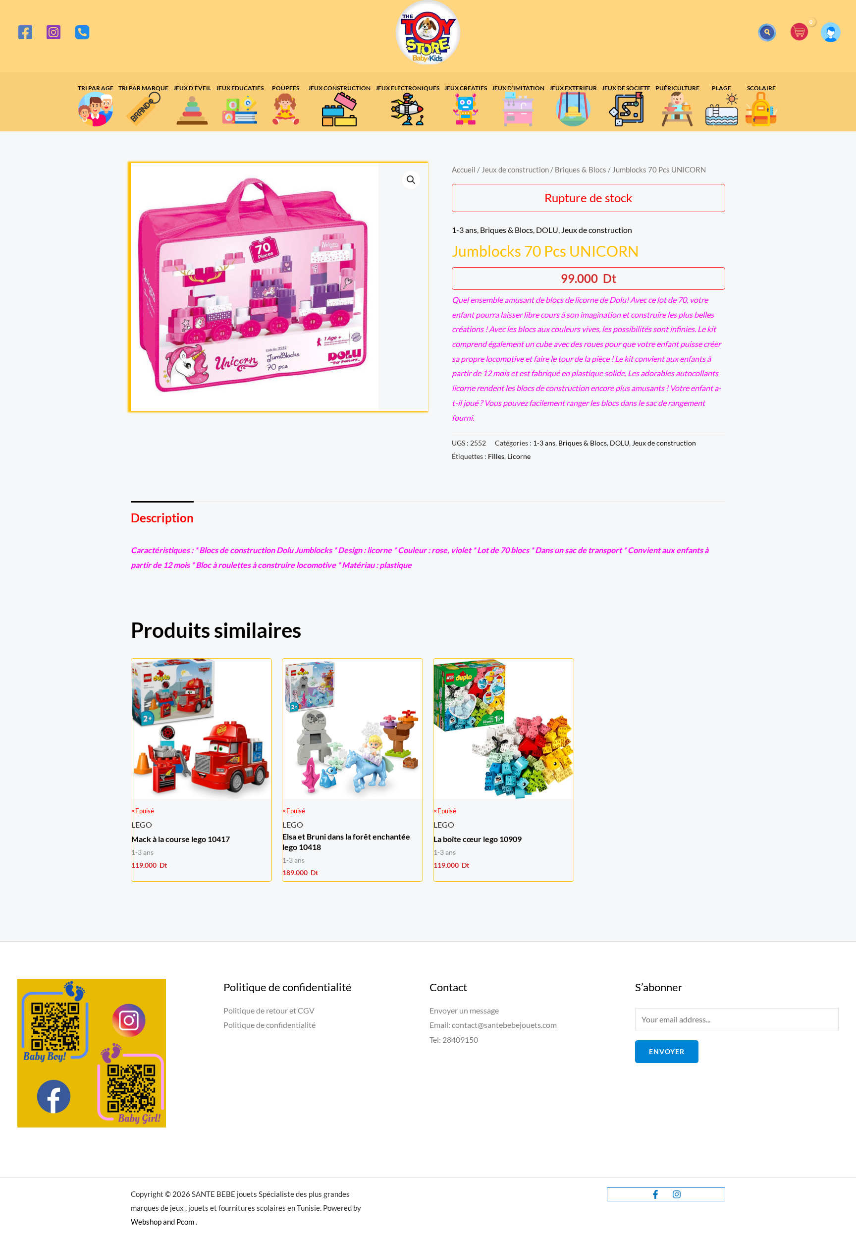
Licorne (519, 456)
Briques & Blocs (580, 169)
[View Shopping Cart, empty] (799, 32)
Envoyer (667, 1051)
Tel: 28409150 (453, 1039)
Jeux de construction (515, 169)
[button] (767, 32)
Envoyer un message (464, 1010)
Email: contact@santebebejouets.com (493, 1024)
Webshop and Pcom (162, 1221)
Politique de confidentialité (269, 1024)
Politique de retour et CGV (269, 1010)
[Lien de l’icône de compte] (831, 32)
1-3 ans (464, 229)
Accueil (464, 169)
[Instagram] (53, 32)
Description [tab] (162, 517)
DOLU (547, 229)
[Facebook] (25, 32)
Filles (496, 456)
